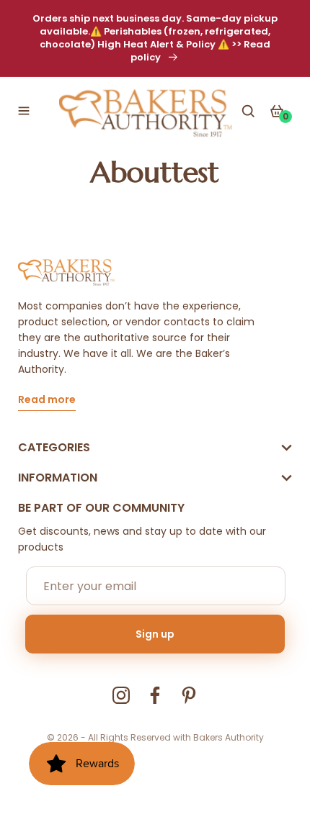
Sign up (155, 634)
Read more (47, 400)
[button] (24, 111)
